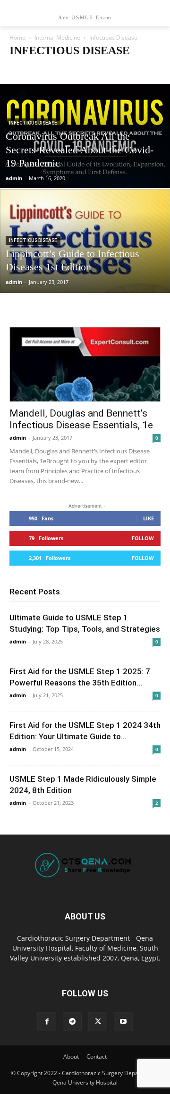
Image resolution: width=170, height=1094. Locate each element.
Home (17, 37)
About (71, 1056)
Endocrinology (118, 69)
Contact (96, 1056)
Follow (143, 538)
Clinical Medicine (70, 69)
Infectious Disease (33, 122)
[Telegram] (72, 1021)
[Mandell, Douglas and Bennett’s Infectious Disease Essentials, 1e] (85, 364)
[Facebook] (46, 1021)
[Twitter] (97, 1021)
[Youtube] (123, 1021)
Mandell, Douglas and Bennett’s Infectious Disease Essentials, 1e (81, 419)
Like (148, 518)
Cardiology (26, 69)
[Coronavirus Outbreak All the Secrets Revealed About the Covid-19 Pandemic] (85, 162)
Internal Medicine (57, 37)
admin (14, 178)
